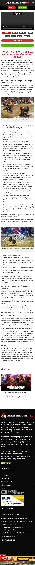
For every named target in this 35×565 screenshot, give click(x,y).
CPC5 (20, 36)
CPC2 (30, 33)
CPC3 (7, 36)
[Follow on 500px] (11, 540)
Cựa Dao (23, 33)
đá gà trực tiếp (8, 60)
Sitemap (15, 530)
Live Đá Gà (6, 33)
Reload (26, 36)
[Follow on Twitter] (2, 540)
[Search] (33, 2)
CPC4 (13, 36)
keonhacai (12, 536)
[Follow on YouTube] (8, 540)
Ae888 (15, 33)
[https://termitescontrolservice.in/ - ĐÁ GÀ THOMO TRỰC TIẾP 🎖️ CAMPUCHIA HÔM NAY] (17, 3)
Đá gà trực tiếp (6, 422)
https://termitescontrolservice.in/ (18, 518)
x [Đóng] (2, 555)
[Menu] (2, 3)
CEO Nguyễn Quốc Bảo (24, 533)
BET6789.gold (17, 553)
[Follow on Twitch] (14, 540)
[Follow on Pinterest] (5, 540)
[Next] (32, 388)
